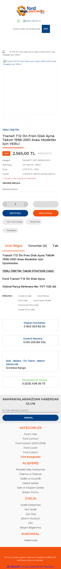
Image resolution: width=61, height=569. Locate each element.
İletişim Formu (30, 492)
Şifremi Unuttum (30, 518)
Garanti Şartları (30, 483)
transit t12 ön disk (26, 309)
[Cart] (55, 39)
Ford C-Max (30, 434)
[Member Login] (6, 39)
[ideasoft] (13, 566)
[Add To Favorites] (46, 204)
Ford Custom (30, 452)
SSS (30, 523)
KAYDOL (28, 417)
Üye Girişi (30, 514)
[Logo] (30, 10)
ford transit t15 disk (42, 300)
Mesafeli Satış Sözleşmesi (30, 469)
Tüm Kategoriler (30, 456)
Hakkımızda (30, 540)
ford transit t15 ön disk (28, 305)
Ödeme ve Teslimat (30, 474)
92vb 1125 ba (43, 296)
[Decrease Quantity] (4, 204)
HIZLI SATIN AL (45, 213)
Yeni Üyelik (30, 509)
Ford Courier (31, 447)
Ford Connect (30, 438)
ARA (46, 29)
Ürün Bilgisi (13, 246)
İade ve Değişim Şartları (30, 487)
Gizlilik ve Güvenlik (30, 478)
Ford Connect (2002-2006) (30, 443)
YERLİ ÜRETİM (10, 129)
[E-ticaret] (30, 566)
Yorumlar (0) (37, 246)
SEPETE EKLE (15, 213)
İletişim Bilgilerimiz (30, 527)
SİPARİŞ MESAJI (10, 189)
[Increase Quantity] (25, 204)
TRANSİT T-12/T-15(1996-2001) (36, 160)
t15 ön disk (23, 300)
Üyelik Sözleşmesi (30, 504)
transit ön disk (25, 296)
